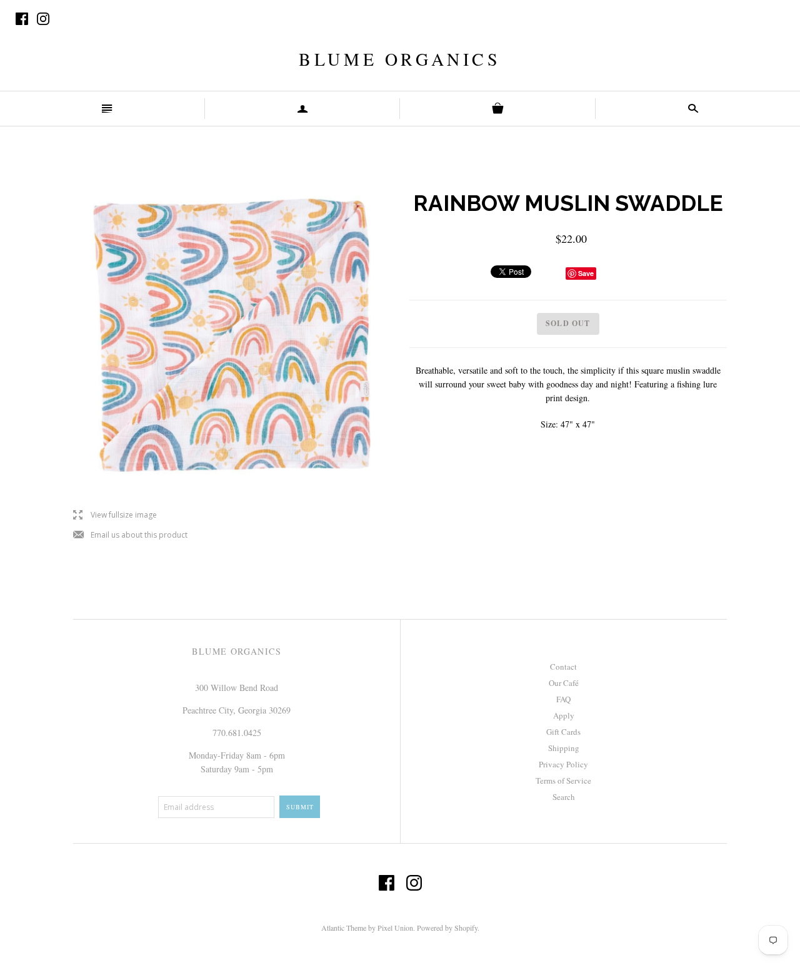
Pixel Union (395, 928)
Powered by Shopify (447, 928)
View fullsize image (115, 515)
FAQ (563, 699)
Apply (563, 715)
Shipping (563, 748)
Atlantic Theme (343, 928)
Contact (563, 666)
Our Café (564, 682)
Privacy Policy (563, 764)
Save (586, 273)
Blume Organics (400, 59)
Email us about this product (130, 535)
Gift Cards (563, 731)
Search (563, 796)
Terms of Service (563, 780)
